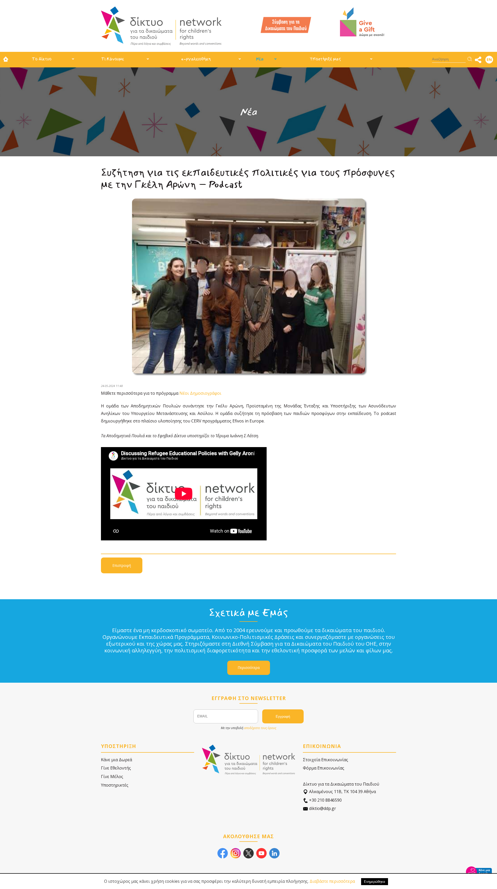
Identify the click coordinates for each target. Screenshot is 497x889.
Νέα (260, 59)
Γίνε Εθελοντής (116, 768)
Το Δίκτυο (42, 59)
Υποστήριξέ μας (325, 59)
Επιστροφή (121, 565)
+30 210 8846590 (325, 800)
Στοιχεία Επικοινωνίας (325, 760)
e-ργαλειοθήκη (196, 59)
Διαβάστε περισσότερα (332, 881)
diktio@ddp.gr (322, 808)
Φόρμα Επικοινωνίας (323, 768)
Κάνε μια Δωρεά (116, 760)
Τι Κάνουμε (112, 59)
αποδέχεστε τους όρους (260, 728)
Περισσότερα (249, 667)
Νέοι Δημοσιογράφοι (200, 393)
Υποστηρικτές (114, 785)
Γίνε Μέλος (112, 776)
